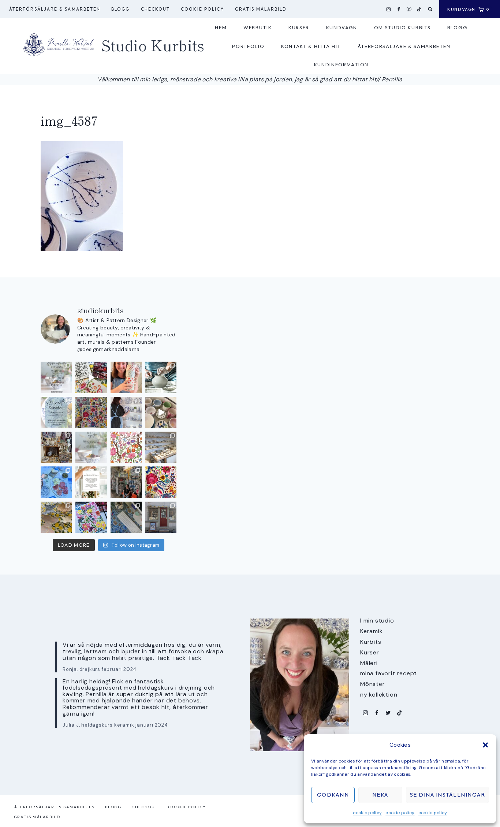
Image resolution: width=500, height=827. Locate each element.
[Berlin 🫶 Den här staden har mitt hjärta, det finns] (126, 482)
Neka (380, 794)
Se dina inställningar (447, 794)
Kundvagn (342, 27)
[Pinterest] (409, 9)
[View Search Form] (430, 9)
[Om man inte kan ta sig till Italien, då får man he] (56, 482)
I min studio (377, 620)
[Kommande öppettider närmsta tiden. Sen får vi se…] (91, 447)
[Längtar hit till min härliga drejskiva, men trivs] (160, 377)
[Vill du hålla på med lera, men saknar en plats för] (91, 482)
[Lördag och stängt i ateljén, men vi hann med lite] (56, 517)
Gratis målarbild (261, 9)
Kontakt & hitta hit (311, 46)
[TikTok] (419, 9)
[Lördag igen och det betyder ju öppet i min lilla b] (126, 412)
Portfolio (248, 46)
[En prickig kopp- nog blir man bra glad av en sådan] (126, 377)
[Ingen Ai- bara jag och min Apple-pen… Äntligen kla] (126, 447)
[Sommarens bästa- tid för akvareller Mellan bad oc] (160, 482)
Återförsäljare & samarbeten (54, 9)
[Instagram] (388, 9)
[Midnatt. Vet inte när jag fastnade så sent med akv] (91, 517)
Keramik (371, 631)
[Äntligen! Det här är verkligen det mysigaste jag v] (91, 377)
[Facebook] (399, 9)
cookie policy (367, 813)
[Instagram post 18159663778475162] (160, 412)
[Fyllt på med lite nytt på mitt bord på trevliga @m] (56, 447)
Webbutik (257, 27)
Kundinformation (341, 64)
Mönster (372, 684)
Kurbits (370, 642)
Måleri (369, 663)
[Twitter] (388, 713)
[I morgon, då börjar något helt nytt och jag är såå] (91, 412)
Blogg (120, 9)
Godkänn (333, 794)
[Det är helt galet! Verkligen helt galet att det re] (160, 447)
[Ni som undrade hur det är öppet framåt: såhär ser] (56, 377)
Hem (221, 27)
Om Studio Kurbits (402, 27)
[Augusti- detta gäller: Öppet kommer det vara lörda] (56, 412)
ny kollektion (378, 694)
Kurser (298, 27)
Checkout (155, 9)
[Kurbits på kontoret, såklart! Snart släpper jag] (126, 517)
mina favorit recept (388, 673)
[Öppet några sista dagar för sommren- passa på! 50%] (160, 517)
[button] (485, 745)
